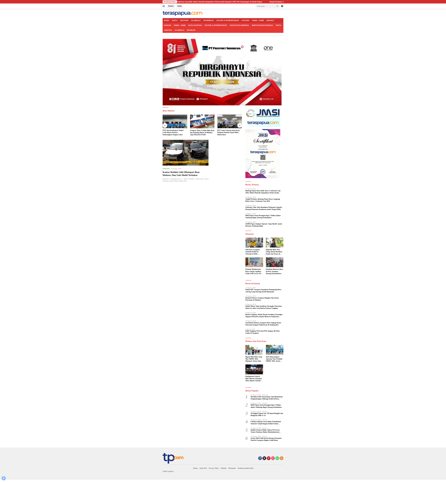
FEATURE (245, 20)
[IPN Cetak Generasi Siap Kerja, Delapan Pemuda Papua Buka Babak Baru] (202, 121)
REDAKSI (270, 20)
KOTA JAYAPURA (195, 25)
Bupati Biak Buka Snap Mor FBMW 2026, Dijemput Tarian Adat (253, 359)
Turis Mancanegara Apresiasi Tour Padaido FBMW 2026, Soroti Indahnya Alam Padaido (274, 359)
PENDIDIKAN (208, 20)
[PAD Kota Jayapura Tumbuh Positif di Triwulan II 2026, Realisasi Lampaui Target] (254, 242)
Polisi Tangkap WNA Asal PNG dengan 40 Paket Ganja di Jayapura (262, 332)
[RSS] (281, 458)
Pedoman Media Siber (246, 468)
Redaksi (171, 6)
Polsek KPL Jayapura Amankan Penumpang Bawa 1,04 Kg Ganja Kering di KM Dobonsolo (263, 291)
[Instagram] (273, 458)
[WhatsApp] (277, 458)
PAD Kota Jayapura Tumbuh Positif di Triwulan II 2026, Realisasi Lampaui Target (252, 252)
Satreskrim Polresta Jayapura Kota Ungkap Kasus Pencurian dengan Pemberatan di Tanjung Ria (263, 324)
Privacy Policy (214, 468)
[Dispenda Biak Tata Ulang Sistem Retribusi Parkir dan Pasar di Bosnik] (274, 242)
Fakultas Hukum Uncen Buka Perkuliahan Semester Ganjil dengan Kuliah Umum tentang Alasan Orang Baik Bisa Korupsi (266, 423)
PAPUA (174, 20)
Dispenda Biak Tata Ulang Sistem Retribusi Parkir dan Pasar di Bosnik (274, 252)
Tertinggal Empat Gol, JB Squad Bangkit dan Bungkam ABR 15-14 (267, 414)
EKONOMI (184, 20)
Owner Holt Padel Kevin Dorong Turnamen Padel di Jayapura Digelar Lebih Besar (266, 439)
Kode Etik (203, 468)
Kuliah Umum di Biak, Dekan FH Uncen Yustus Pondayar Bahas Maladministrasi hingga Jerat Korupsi (265, 431)
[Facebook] (260, 458)
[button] (277, 6)
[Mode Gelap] (282, 6)
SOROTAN (168, 30)
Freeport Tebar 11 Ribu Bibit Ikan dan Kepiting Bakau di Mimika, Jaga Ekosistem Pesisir (175, 133)
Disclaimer (232, 468)
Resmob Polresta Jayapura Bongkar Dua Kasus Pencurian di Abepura (262, 299)
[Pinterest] (269, 458)
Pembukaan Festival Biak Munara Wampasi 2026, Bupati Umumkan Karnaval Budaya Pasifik (253, 379)
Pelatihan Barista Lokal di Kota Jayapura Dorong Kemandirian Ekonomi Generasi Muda (274, 271)
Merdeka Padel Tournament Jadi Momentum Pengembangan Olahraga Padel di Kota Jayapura (267, 398)
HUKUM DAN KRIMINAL (239, 25)
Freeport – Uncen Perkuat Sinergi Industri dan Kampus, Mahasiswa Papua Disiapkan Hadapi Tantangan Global (229, 132)
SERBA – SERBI (258, 20)
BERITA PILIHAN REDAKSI (262, 25)
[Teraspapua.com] (182, 13)
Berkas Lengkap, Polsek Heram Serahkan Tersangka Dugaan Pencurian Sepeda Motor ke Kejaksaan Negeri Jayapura (263, 316)
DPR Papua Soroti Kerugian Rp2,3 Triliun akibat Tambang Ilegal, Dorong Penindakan (263, 216)
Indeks (179, 6)
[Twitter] (264, 458)
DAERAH (167, 25)
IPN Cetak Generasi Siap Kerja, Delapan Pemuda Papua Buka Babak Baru (201, 132)
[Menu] (164, 6)
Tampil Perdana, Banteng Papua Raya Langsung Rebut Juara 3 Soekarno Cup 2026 (262, 2)
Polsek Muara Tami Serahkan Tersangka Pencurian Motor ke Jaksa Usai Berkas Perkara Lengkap (263, 307)
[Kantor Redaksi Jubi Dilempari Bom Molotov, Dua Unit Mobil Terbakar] (185, 153)
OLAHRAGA (196, 20)
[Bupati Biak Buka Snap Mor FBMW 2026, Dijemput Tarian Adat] (254, 350)
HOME (166, 20)
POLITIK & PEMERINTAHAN (227, 20)
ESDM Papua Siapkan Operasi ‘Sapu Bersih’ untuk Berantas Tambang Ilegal (263, 225)
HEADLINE (191, 30)
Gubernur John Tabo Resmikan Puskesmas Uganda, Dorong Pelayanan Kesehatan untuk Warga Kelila (263, 208)
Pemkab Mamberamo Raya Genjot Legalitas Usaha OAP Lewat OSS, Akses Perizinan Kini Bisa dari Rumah (253, 271)
